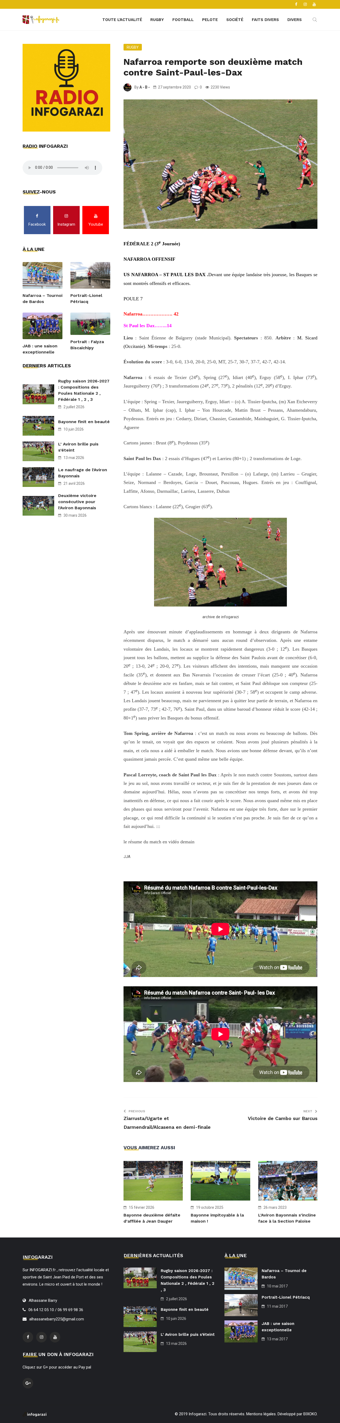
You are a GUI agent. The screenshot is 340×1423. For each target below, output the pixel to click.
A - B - (144, 87)
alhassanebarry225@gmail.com (56, 1319)
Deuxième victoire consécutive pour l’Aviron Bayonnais (77, 501)
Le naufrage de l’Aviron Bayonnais (82, 472)
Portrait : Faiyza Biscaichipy (87, 344)
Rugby (157, 19)
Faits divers (265, 19)
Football (183, 19)
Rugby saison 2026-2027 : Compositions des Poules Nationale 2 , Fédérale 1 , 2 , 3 (83, 390)
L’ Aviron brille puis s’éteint (78, 447)
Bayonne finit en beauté (84, 421)
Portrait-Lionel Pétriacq (86, 298)
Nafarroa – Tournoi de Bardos (42, 298)
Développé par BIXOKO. (297, 1414)
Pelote (210, 19)
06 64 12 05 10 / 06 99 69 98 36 (55, 1309)
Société (234, 19)
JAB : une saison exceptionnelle (40, 349)
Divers (294, 19)
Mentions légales (261, 1414)
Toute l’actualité (122, 19)
